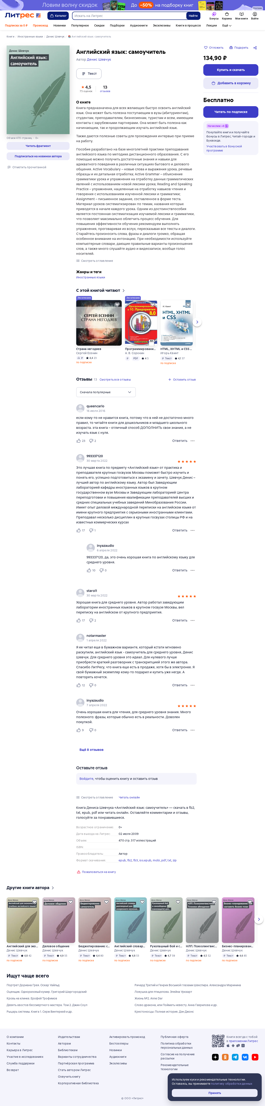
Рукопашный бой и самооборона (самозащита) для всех (166, 946)
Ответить (179, 441)
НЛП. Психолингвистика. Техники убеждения (202, 946)
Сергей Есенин (86, 353)
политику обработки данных (231, 1084)
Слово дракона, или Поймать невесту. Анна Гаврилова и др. (176, 1005)
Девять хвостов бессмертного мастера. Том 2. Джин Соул (47, 1005)
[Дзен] (215, 1057)
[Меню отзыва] (192, 441)
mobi (156, 860)
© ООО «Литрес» (132, 1098)
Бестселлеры (118, 1043)
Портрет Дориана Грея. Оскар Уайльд (33, 985)
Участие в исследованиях (25, 1057)
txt (169, 860)
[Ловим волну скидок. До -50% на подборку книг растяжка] (132, 5)
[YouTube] (255, 1057)
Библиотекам (67, 1050)
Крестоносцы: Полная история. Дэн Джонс (164, 1011)
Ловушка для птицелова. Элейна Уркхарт (163, 992)
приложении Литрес (243, 1041)
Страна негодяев (88, 349)
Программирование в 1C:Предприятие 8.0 (141, 349)
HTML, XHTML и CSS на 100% (176, 349)
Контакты (13, 1043)
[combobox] (129, 15)
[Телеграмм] (235, 1057)
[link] (131, 406)
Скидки (99, 25)
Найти (193, 16)
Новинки (59, 25)
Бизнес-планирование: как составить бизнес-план (238, 946)
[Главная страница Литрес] (23, 15)
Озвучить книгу (69, 1076)
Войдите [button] (86, 779)
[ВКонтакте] (245, 1057)
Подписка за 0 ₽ (16, 25)
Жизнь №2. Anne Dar (149, 998)
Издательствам (69, 1037)
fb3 (135, 860)
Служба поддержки (20, 1063)
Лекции (211, 25)
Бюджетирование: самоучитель (94, 946)
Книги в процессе (188, 25)
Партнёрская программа (76, 1063)
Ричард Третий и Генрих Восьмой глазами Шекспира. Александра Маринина (188, 985)
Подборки (117, 25)
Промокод (40, 25)
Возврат (13, 1070)
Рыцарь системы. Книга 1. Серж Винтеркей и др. (39, 1011)
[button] (38, 146)
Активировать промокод (127, 1037)
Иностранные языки (90, 277)
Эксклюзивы (161, 25)
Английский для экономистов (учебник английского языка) (23, 946)
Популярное (80, 25)
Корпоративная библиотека (78, 1083)
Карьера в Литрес (20, 1050)
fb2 (129, 860)
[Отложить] (117, 305)
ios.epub (145, 860)
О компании (15, 1037)
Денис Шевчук (17, 950)
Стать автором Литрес (74, 1070)
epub (122, 860)
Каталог (61, 16)
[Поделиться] (255, 48)
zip (175, 860)
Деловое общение (55, 946)
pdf (163, 860)
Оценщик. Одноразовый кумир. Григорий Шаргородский (47, 992)
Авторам (64, 1043)
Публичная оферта (174, 1037)
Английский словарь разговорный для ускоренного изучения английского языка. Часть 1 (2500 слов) (130, 946)
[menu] (106, 392)
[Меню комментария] (192, 570)
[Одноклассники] (225, 1057)
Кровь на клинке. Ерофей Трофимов (32, 998)
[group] (136, 408)
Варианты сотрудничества (77, 1057)
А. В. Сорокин (134, 353)
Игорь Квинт (169, 353)
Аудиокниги (139, 25)
